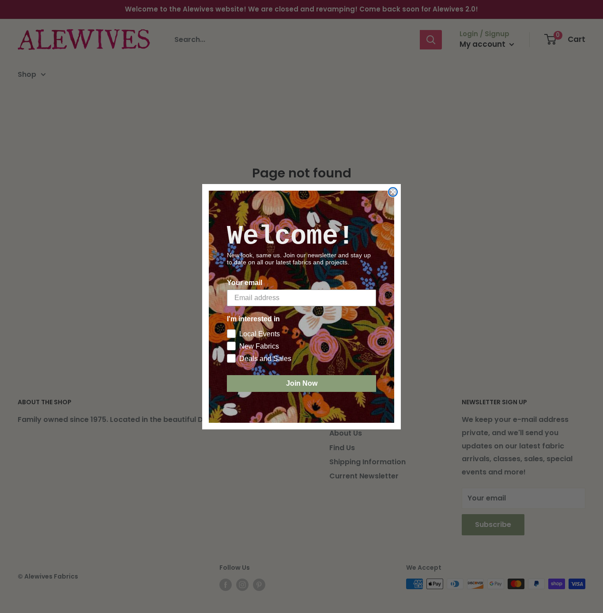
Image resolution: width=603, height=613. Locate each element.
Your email (244, 282)
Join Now (301, 383)
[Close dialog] (392, 192)
